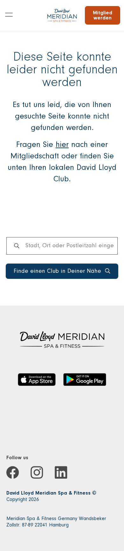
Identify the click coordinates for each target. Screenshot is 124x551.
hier (62, 144)
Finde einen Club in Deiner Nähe (57, 271)
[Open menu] (9, 15)
